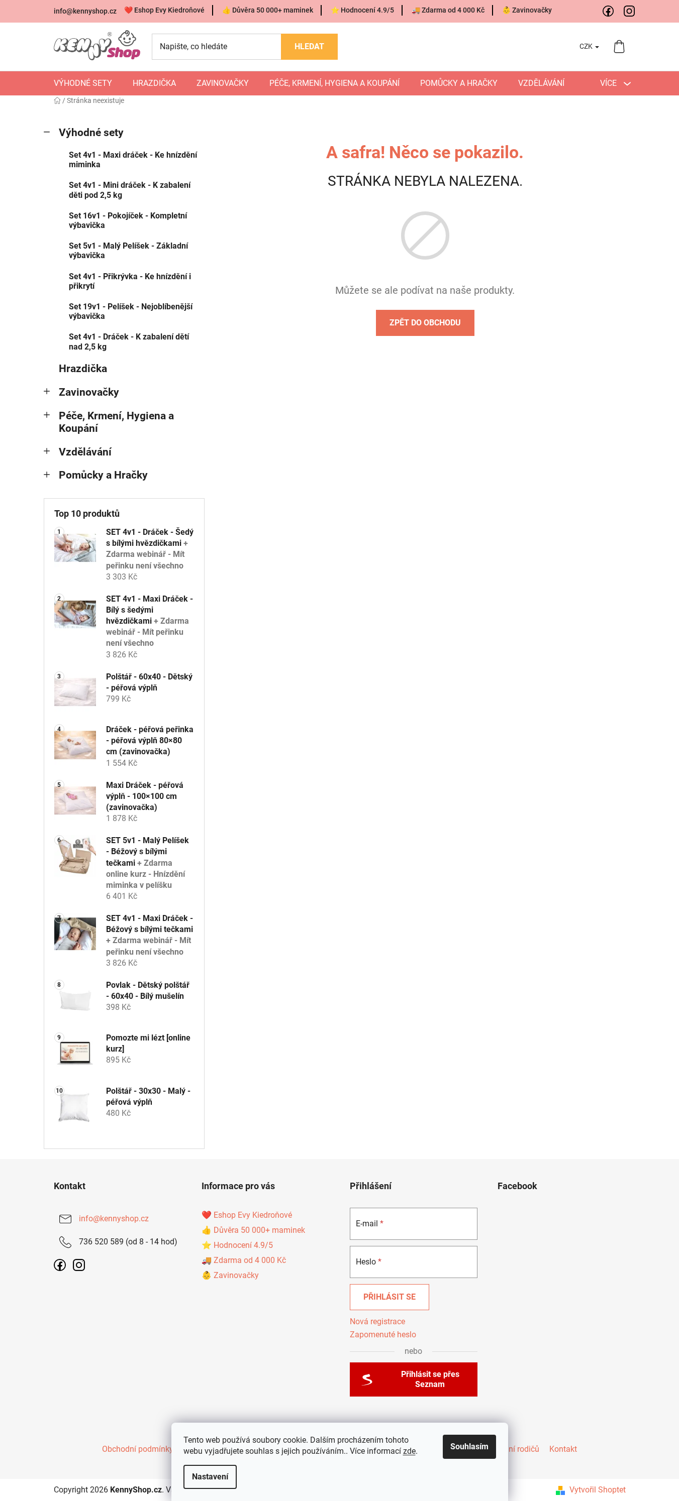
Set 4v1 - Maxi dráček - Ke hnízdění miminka (133, 159)
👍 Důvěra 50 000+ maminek (267, 10)
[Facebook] (609, 12)
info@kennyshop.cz (85, 11)
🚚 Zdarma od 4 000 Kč (448, 10)
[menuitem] (83, 83)
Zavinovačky (89, 392)
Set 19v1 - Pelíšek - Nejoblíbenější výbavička (130, 311)
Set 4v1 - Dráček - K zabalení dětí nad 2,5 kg (129, 341)
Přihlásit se (389, 1297)
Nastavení (210, 1476)
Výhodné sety (91, 133)
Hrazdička (83, 369)
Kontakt (563, 1449)
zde (409, 1451)
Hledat (309, 46)
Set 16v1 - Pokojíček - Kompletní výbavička (128, 220)
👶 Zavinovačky (527, 10)
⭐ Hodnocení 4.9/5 (362, 10)
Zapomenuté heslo (383, 1334)
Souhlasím (469, 1446)
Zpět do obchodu (425, 322)
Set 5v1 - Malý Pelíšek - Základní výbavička (128, 250)
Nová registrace (377, 1321)
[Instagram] (630, 12)
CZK (586, 46)
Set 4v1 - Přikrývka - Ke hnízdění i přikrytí (130, 281)
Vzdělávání (85, 452)
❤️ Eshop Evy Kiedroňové (164, 10)
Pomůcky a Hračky (103, 475)
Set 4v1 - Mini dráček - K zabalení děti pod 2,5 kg (129, 189)
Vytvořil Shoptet (597, 1489)
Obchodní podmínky (137, 1449)
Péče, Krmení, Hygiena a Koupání (116, 422)
